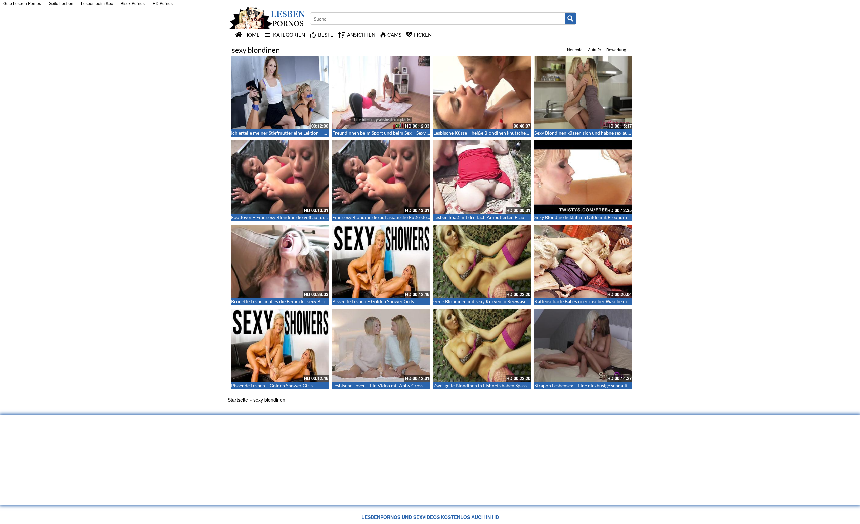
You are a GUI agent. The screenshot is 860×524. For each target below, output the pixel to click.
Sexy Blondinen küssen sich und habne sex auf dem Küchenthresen (603, 133)
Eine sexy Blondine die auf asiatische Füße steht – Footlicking (395, 217)
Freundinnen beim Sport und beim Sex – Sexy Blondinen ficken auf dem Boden (413, 133)
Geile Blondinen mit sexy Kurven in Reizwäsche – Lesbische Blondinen (506, 301)
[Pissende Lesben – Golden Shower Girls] (381, 261)
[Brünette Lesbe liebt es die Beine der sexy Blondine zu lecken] (280, 261)
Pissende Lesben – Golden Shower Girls (373, 301)
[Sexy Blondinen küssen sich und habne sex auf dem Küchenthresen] (583, 92)
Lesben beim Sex (97, 3)
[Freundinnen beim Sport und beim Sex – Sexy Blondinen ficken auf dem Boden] (381, 92)
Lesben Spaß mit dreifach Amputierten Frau (478, 217)
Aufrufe (594, 49)
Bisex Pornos (133, 3)
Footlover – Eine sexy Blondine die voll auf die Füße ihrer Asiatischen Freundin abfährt (321, 217)
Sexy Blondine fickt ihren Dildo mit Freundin (580, 217)
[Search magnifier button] (570, 18)
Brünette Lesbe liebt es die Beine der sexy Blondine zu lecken (293, 301)
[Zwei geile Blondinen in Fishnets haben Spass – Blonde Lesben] (482, 345)
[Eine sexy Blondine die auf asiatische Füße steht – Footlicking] (381, 176)
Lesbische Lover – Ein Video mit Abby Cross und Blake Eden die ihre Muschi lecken (418, 385)
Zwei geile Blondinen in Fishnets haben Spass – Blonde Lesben (497, 385)
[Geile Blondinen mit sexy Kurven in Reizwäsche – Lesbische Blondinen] (482, 261)
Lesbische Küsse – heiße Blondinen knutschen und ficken (492, 133)
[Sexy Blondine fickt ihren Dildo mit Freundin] (583, 176)
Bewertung (616, 49)
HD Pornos (163, 3)
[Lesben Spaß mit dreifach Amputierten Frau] (482, 176)
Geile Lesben (61, 3)
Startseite (238, 399)
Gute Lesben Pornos (22, 3)
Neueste (575, 49)
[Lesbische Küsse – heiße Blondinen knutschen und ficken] (482, 92)
